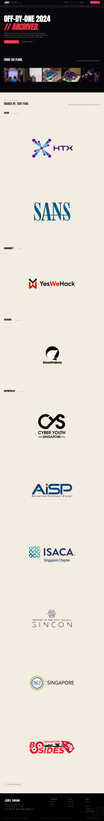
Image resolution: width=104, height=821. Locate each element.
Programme (66, 2)
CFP (87, 2)
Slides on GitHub (28, 41)
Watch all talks (11, 41)
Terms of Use (71, 804)
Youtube (87, 801)
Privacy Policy (71, 806)
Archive (82, 2)
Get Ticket (95, 2)
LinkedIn (87, 806)
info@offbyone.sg (89, 811)
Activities (74, 2)
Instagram (87, 809)
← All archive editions (13, 784)
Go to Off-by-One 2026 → (92, 6)
